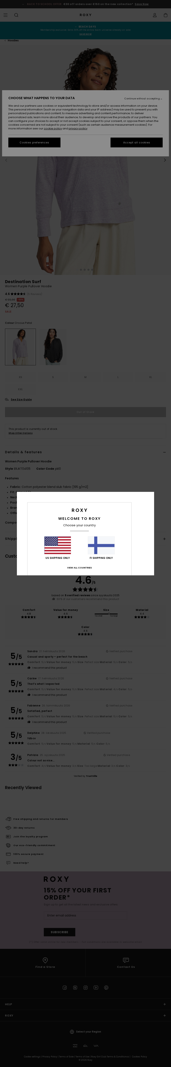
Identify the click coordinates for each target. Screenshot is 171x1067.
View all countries (79, 567)
